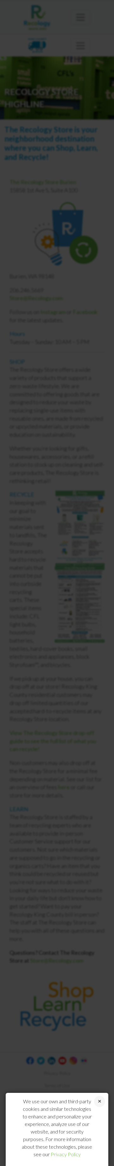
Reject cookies (99, 1101)
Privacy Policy (66, 1154)
